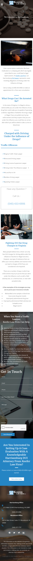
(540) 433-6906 (16, 203)
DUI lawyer (15, 78)
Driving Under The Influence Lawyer (15, 168)
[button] (16, 5)
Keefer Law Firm (21, 76)
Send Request (7, 434)
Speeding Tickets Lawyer (12, 182)
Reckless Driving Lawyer (11, 177)
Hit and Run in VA (9, 172)
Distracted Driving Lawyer (12, 158)
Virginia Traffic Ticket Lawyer (13, 154)
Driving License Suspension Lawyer (15, 163)
